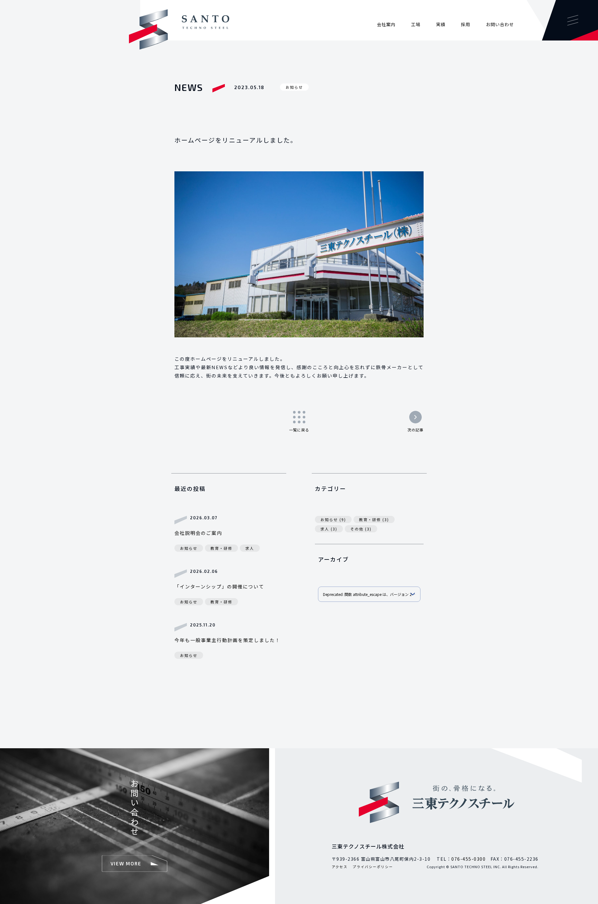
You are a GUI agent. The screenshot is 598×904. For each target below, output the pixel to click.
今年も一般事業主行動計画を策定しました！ (227, 640)
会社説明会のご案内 (198, 533)
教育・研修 (221, 548)
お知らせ (294, 87)
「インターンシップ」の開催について (219, 586)
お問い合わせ (500, 24)
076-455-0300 (468, 859)
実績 (440, 24)
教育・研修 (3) (374, 519)
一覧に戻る (299, 429)
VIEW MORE (126, 863)
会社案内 (386, 24)
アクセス (340, 866)
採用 (465, 24)
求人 (249, 548)
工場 (415, 24)
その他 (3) (361, 528)
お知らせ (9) (333, 519)
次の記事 (415, 429)
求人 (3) (328, 528)
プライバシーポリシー (373, 866)
